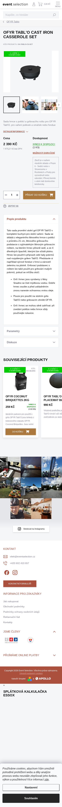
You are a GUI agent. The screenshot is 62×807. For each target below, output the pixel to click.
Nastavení (31, 787)
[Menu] (58, 4)
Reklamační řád (11, 617)
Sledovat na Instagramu (34, 529)
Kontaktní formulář (19, 584)
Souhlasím (31, 798)
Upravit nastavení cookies (31, 673)
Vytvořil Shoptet (18, 679)
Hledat (54, 15)
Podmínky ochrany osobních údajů (21, 611)
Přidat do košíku (36, 195)
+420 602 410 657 (19, 563)
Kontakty (7, 622)
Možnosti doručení (44, 153)
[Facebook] (6, 572)
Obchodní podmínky (13, 606)
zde (46, 779)
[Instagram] (14, 572)
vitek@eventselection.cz (22, 556)
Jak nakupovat (11, 601)
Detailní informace (14, 131)
